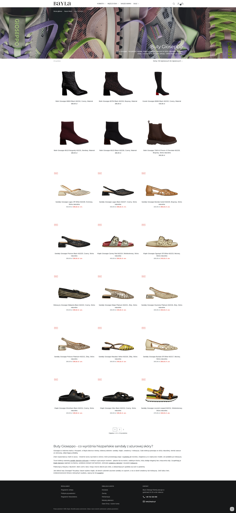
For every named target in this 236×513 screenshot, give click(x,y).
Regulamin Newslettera (69, 497)
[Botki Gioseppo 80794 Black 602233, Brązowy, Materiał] (118, 85)
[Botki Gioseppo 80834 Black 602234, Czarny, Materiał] (74, 85)
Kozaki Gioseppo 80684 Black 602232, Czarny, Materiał (162, 101)
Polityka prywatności (68, 493)
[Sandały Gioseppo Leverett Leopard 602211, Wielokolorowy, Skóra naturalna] (162, 392)
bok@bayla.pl (151, 501)
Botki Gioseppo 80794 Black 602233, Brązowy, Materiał (118, 101)
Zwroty (104, 493)
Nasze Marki (68, 11)
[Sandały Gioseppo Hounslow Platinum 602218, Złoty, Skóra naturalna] (162, 288)
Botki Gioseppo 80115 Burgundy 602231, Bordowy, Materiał (74, 150)
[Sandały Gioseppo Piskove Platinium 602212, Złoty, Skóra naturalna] (74, 340)
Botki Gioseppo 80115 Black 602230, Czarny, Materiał (118, 150)
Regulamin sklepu (67, 490)
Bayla (68, 509)
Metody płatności (108, 500)
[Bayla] (62, 3)
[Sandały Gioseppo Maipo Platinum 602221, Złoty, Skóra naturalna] (118, 288)
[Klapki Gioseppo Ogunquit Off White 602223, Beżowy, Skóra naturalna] (162, 237)
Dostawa (105, 490)
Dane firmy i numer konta (110, 504)
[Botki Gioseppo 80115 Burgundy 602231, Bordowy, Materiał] (74, 134)
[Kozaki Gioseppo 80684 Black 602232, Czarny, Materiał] (162, 85)
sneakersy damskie (115, 463)
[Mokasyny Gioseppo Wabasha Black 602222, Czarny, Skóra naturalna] (74, 288)
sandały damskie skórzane (79, 460)
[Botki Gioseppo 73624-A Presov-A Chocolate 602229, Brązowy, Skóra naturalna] (162, 134)
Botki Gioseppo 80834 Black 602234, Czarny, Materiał (74, 101)
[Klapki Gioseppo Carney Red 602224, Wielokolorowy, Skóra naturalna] (118, 237)
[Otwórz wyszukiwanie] (174, 4)
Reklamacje (106, 497)
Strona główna (57, 11)
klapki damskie (58, 463)
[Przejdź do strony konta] (177, 4)
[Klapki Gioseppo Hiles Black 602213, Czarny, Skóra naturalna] (118, 392)
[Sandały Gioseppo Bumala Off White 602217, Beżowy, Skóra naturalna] (162, 340)
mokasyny (133, 463)
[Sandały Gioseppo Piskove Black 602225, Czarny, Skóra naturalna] (74, 237)
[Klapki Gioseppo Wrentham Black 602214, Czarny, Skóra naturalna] (74, 392)
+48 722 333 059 (151, 497)
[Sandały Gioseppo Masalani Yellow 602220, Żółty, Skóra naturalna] (118, 340)
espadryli (100, 473)
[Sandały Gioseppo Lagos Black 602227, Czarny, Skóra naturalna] (118, 185)
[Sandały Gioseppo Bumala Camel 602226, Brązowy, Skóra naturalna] (162, 185)
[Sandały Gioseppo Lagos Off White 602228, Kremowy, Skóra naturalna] (74, 185)
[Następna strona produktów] (123, 429)
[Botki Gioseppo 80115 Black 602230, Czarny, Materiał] (118, 134)
